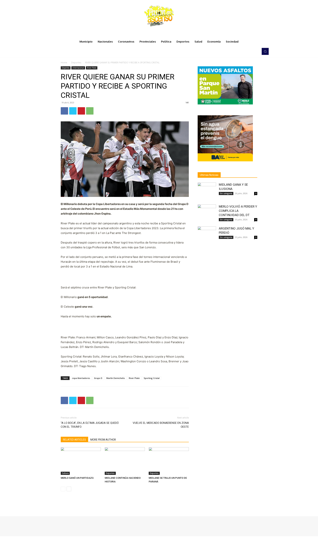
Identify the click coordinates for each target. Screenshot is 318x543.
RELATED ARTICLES (74, 439)
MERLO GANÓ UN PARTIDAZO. (77, 478)
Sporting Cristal (152, 378)
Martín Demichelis (115, 378)
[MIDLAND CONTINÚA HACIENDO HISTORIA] (125, 461)
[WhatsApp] (89, 111)
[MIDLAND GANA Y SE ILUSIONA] (207, 192)
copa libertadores (81, 378)
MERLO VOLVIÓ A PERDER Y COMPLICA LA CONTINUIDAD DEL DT (238, 211)
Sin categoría (226, 193)
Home (64, 62)
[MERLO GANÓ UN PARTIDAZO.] (81, 461)
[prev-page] (63, 489)
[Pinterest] (81, 111)
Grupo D (98, 378)
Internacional (78, 67)
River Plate (91, 67)
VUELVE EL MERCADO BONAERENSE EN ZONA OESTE (161, 424)
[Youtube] (255, 51)
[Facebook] (240, 51)
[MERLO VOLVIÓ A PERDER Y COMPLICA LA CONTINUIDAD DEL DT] (207, 213)
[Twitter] (250, 51)
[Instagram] (245, 51)
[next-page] (69, 489)
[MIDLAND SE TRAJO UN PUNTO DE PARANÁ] (169, 461)
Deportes (76, 62)
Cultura (65, 473)
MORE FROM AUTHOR (103, 439)
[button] (265, 51)
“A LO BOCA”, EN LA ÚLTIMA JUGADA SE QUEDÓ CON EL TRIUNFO (90, 424)
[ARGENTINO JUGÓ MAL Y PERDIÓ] (207, 235)
